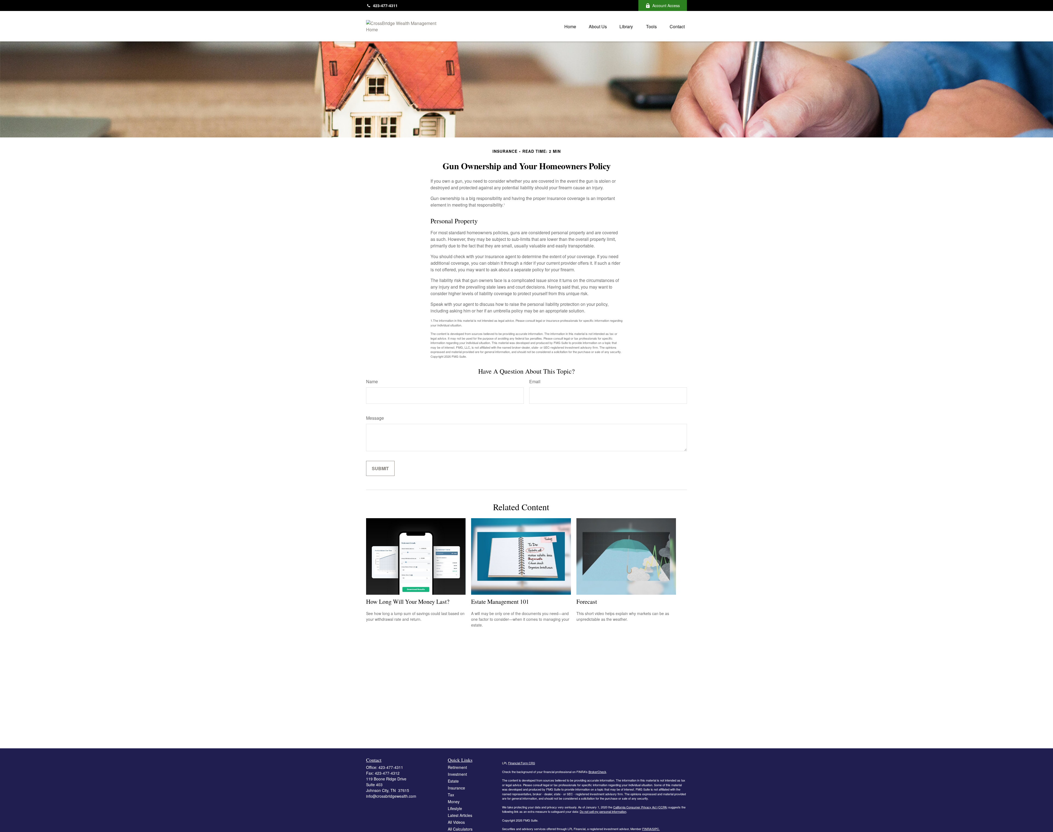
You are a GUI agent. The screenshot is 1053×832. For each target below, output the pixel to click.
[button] (570, 26)
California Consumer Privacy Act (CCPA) (640, 807)
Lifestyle (455, 808)
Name (372, 381)
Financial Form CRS (521, 763)
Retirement (457, 767)
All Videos (456, 822)
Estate (453, 781)
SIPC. (656, 829)
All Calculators (460, 829)
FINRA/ (647, 829)
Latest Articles (460, 815)
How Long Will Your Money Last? (407, 601)
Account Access (666, 5)
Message (375, 418)
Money (454, 801)
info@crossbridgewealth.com (391, 796)
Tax (451, 794)
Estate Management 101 (500, 601)
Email (534, 381)
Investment (457, 774)
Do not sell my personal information (603, 811)
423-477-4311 (385, 5)
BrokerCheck (597, 771)
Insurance (456, 788)
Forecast (586, 601)
